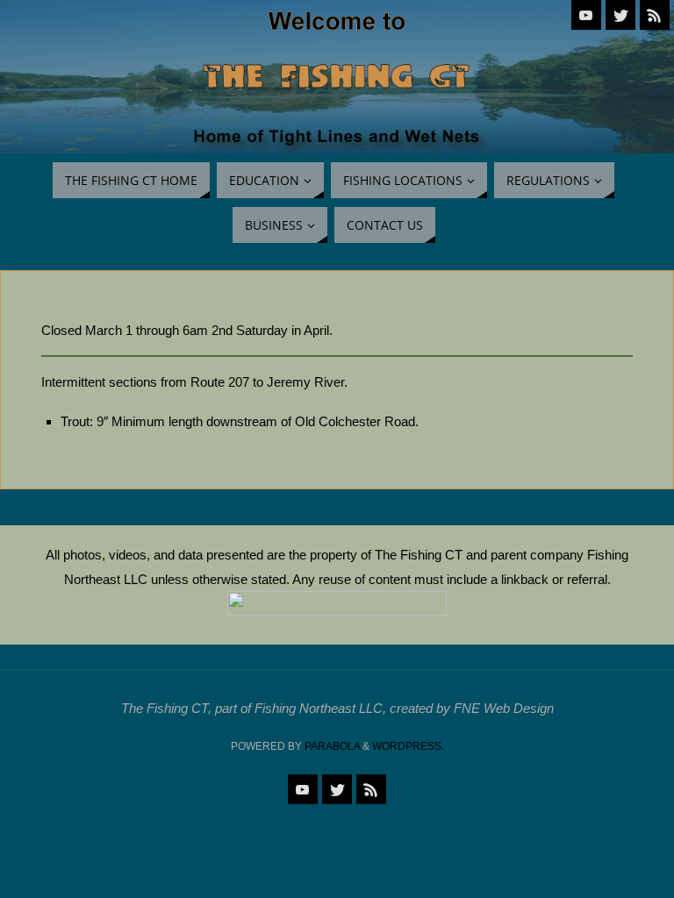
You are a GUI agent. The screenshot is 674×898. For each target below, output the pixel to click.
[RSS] (655, 15)
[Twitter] (620, 15)
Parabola (332, 746)
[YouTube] (586, 15)
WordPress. (408, 746)
